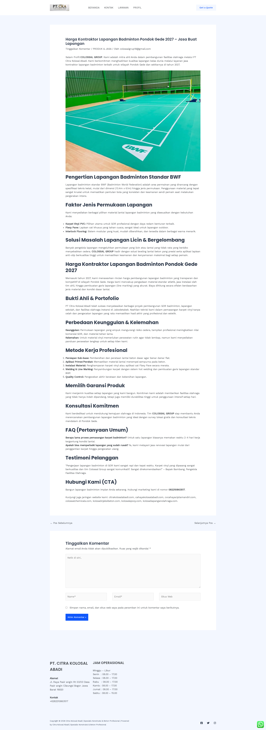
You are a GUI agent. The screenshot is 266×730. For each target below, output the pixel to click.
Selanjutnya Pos (205, 523)
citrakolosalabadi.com (121, 497)
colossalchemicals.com (78, 501)
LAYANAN (123, 7)
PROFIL (137, 7)
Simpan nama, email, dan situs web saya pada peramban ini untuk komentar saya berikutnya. (124, 607)
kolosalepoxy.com (131, 501)
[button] (206, 8)
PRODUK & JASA (102, 48)
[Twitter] (208, 723)
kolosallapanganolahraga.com (160, 501)
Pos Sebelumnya (61, 523)
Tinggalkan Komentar (78, 48)
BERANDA (93, 7)
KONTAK (108, 7)
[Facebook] (201, 723)
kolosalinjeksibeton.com (106, 501)
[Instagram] (215, 723)
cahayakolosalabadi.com (149, 497)
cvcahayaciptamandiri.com (180, 497)
